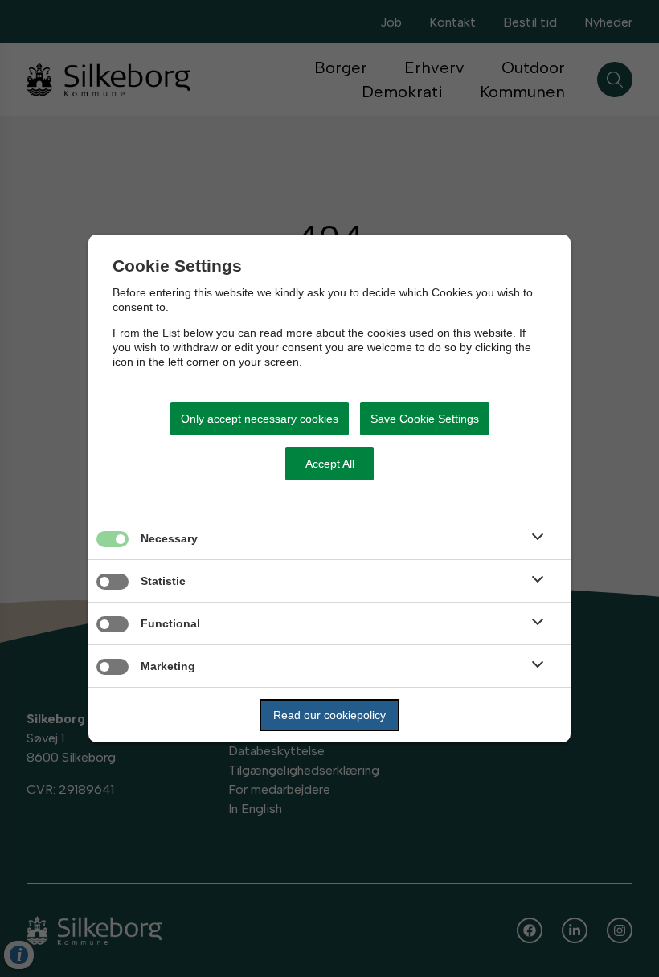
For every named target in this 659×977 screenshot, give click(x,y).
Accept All (329, 463)
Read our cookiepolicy (329, 715)
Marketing (168, 666)
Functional (170, 623)
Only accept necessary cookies (259, 418)
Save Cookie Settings (424, 418)
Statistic (163, 580)
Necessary (169, 538)
